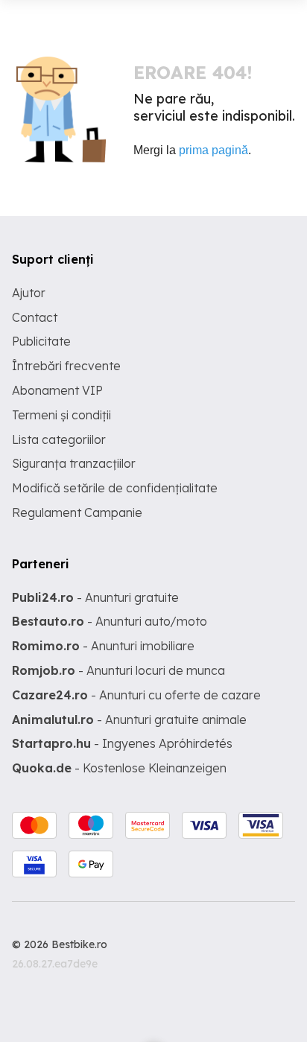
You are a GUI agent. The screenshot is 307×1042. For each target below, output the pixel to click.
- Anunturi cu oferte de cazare (136, 694)
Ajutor (28, 292)
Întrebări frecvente (66, 365)
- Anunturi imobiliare (103, 645)
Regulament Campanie (77, 512)
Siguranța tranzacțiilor (74, 463)
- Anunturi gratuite (95, 597)
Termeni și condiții (61, 414)
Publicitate (41, 341)
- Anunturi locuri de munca (118, 670)
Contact (34, 317)
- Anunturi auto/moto (109, 621)
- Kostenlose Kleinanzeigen (119, 767)
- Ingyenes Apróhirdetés (122, 743)
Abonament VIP (57, 390)
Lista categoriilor (59, 439)
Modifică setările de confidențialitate (115, 487)
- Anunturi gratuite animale (129, 719)
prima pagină (213, 150)
